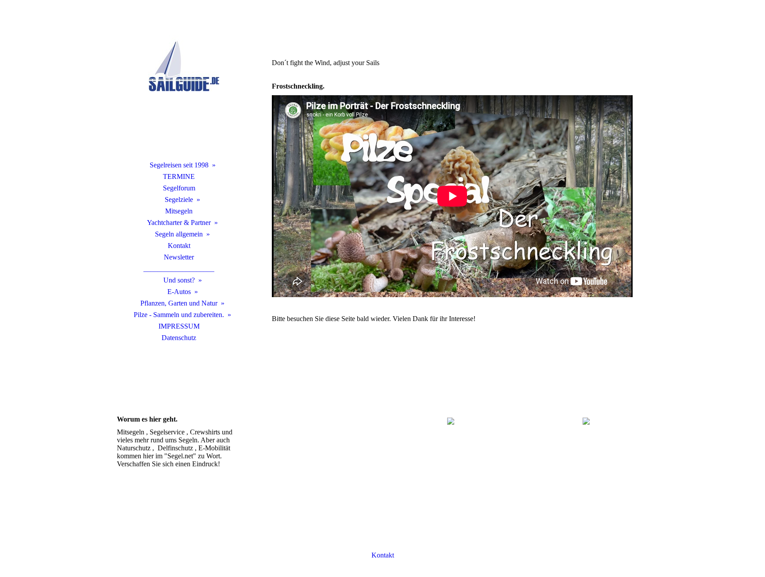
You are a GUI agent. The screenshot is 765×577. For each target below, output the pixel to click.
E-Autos (179, 291)
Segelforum (179, 188)
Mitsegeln (179, 211)
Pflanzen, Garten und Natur (178, 303)
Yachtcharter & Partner (179, 222)
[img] (179, 90)
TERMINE (179, 176)
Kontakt (179, 245)
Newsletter (179, 257)
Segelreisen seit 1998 (179, 165)
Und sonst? (179, 280)
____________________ (178, 268)
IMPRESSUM (179, 326)
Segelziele (179, 199)
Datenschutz (179, 337)
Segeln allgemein (179, 234)
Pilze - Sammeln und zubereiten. (179, 314)
